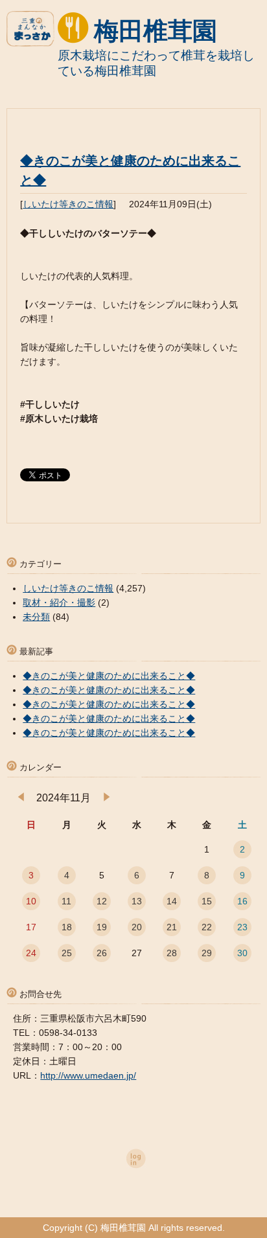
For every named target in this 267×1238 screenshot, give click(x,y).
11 (66, 901)
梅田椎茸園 (155, 31)
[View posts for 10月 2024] (21, 798)
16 (242, 901)
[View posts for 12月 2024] (106, 798)
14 (172, 901)
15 (207, 901)
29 (207, 953)
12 (102, 901)
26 (102, 953)
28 (172, 953)
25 (67, 953)
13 (137, 901)
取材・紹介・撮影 (59, 602)
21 (172, 927)
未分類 (36, 617)
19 (102, 927)
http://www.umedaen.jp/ (88, 1075)
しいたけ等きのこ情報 (68, 204)
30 (242, 953)
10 (31, 901)
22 (207, 927)
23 (242, 927)
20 (137, 927)
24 (31, 953)
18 (67, 927)
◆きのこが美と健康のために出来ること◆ (109, 676)
